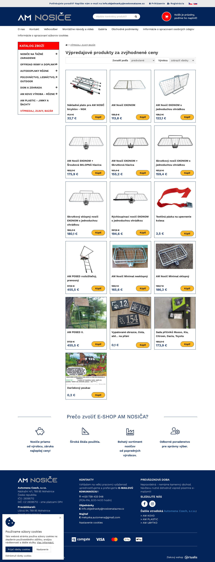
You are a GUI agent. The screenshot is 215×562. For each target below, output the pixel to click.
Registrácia (177, 3)
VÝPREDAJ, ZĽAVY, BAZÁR (36, 110)
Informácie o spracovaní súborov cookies (43, 35)
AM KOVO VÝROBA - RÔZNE (37, 94)
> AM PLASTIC (149, 519)
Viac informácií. (45, 542)
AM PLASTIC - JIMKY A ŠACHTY (34, 102)
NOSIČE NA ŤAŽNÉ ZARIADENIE (31, 56)
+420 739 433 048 (92, 496)
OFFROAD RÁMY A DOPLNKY (38, 64)
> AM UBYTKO (149, 522)
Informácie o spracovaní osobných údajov (168, 29)
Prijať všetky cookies (19, 549)
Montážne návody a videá (77, 29)
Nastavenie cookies (91, 522)
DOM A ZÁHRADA (31, 87)
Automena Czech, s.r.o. (180, 511)
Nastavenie (42, 549)
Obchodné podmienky (125, 29)
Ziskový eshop (175, 557)
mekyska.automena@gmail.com (101, 517)
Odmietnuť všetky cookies (18, 556)
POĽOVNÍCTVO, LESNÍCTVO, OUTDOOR (37, 79)
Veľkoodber (51, 29)
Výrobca (163, 60)
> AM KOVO (148, 515)
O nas (21, 29)
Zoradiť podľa (120, 60)
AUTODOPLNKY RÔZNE (34, 70)
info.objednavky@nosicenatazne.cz (103, 508)
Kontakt (34, 29)
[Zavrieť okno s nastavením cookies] (60, 518)
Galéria (102, 29)
